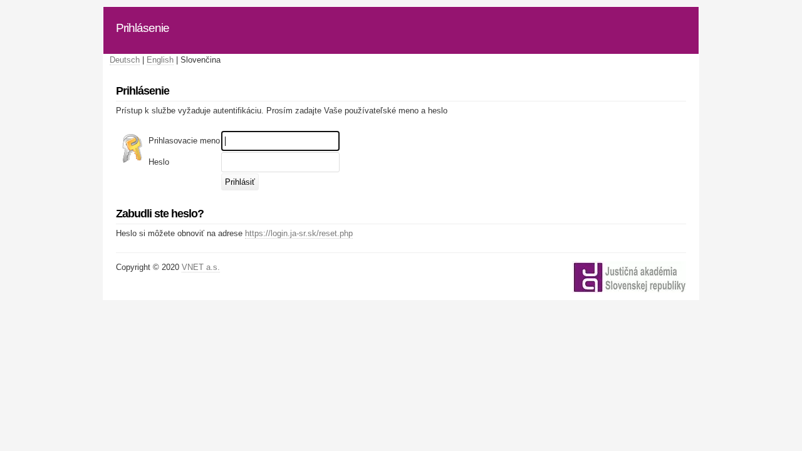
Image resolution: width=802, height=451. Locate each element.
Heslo (158, 162)
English (160, 60)
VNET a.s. (201, 267)
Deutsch (125, 60)
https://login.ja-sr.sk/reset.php (299, 233)
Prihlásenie (142, 27)
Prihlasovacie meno (184, 140)
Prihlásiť (240, 182)
